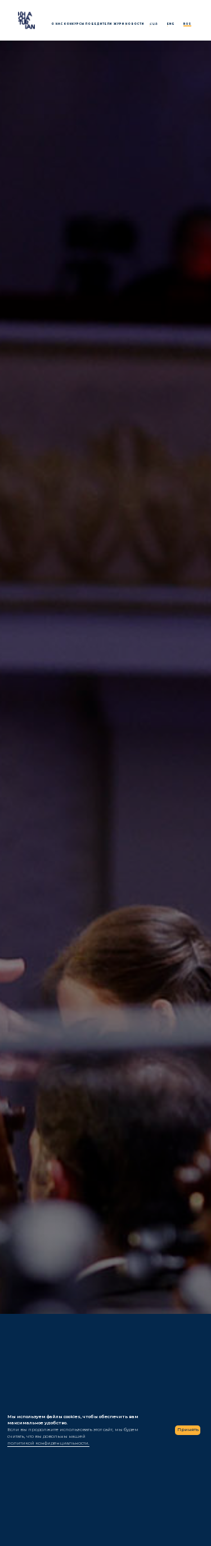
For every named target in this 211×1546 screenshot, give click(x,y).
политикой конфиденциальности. (48, 1443)
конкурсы (74, 29)
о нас (57, 29)
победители (99, 29)
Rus (187, 29)
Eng (170, 29)
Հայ (154, 29)
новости (134, 29)
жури (119, 29)
